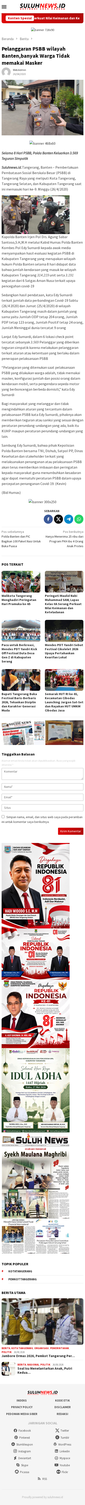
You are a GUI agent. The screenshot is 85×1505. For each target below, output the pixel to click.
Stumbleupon (24, 1444)
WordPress (64, 1444)
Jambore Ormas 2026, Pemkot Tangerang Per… (38, 1356)
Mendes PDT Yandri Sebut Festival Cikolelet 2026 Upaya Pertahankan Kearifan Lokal (64, 651)
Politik (7, 1352)
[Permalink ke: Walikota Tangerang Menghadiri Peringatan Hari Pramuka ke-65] (21, 582)
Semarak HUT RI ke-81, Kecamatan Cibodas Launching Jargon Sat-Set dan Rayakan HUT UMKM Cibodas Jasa (64, 702)
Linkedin (65, 1451)
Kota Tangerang (22, 1348)
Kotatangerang (20, 1271)
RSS (44, 1479)
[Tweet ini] (58, 519)
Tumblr (65, 1438)
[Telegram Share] (68, 519)
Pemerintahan (59, 1348)
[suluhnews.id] (42, 6)
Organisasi (41, 1348)
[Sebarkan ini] (48, 519)
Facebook (25, 1431)
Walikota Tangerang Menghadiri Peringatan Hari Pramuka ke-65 (19, 600)
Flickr (65, 1472)
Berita (6, 1348)
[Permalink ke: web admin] (6, 72)
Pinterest (24, 1438)
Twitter (65, 1431)
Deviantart (24, 1458)
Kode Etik (62, 1400)
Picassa (24, 1472)
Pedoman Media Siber (21, 1414)
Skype (24, 1465)
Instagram (24, 1451)
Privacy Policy (21, 1407)
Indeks (22, 1400)
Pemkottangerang (22, 1279)
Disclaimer (62, 1407)
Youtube (65, 1465)
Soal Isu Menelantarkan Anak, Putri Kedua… (44, 1370)
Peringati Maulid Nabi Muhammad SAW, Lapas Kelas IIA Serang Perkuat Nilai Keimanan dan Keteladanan (63, 604)
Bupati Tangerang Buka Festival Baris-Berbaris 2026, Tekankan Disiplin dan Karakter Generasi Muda (19, 702)
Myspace (65, 1458)
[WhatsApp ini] (78, 519)
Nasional (33, 1364)
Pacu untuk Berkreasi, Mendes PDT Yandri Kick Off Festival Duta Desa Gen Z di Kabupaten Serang (19, 653)
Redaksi (62, 1414)
